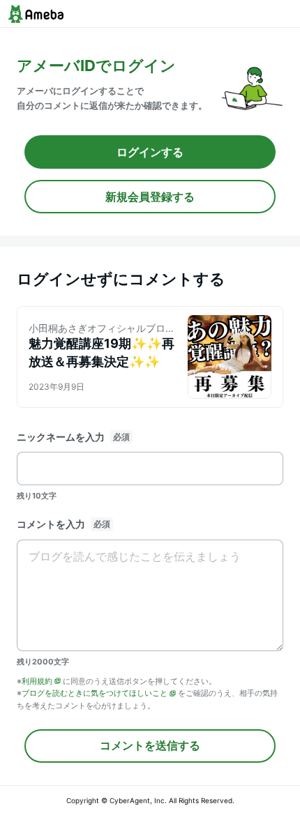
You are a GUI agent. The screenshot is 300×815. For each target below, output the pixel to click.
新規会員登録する (150, 197)
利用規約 (37, 681)
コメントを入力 (51, 524)
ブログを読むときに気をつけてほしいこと (94, 693)
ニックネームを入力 (61, 437)
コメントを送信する (150, 745)
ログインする (150, 152)
